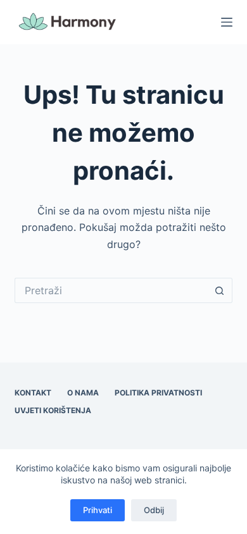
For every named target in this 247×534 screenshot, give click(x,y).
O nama (83, 392)
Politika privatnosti (158, 392)
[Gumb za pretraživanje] (219, 290)
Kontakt (33, 392)
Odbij (154, 510)
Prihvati (97, 510)
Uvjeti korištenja (53, 410)
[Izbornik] (226, 22)
